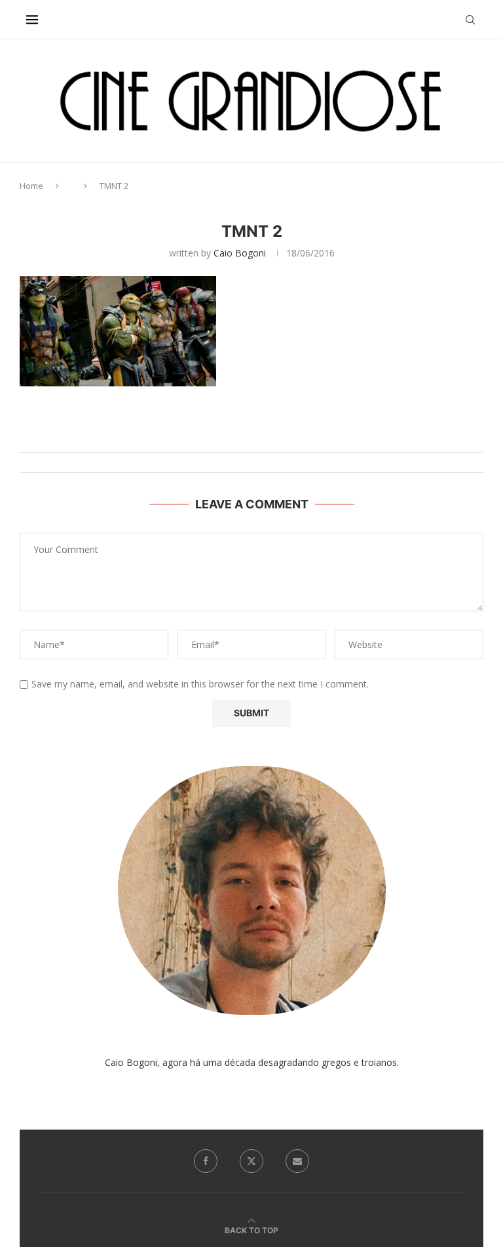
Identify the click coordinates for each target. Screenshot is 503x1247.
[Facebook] (205, 1161)
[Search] (470, 20)
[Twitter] (251, 1161)
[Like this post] (265, 436)
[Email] (297, 1161)
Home (31, 186)
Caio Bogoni (240, 253)
